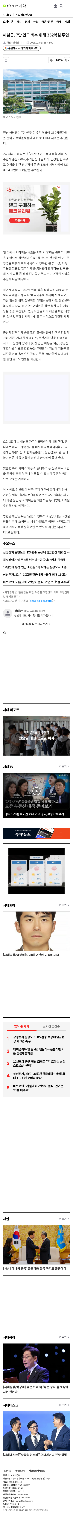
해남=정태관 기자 (15, 42)
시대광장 (9, 1337)
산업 (35, 22)
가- (51, 60)
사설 (6, 1218)
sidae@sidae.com (41, 600)
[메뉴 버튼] (67, 6)
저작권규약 (20, 1470)
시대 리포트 (11, 709)
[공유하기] (55, 6)
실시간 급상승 (51, 1026)
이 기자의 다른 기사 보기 (35, 624)
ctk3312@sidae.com (34, 610)
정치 (19, 22)
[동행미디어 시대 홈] (14, 6)
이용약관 (7, 1470)
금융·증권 (47, 22)
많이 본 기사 (21, 1026)
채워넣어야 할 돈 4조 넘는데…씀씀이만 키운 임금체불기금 (36, 559)
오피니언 (8, 22)
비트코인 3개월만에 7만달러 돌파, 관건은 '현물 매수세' (36, 582)
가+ (67, 60)
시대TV (8, 766)
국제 (58, 22)
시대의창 (9, 905)
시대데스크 (10, 1405)
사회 (67, 22)
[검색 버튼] (61, 6)
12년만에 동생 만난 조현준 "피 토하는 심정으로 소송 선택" (36, 567)
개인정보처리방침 (37, 1470)
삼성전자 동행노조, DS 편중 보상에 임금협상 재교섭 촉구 (36, 552)
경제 (27, 22)
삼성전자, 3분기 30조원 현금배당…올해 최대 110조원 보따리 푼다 (36, 574)
